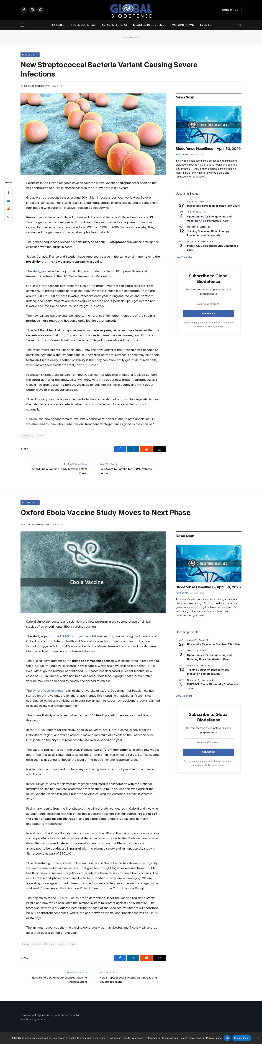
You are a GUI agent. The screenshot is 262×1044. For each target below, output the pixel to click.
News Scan (182, 154)
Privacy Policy (204, 326)
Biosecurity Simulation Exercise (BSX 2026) (213, 205)
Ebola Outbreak (83, 24)
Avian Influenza (114, 24)
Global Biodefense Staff (36, 86)
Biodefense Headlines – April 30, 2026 (208, 148)
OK (227, 1038)
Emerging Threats (32, 435)
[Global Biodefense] (131, 10)
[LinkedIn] (8, 201)
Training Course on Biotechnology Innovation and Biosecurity (208, 233)
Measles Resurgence (149, 24)
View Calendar (184, 257)
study (36, 271)
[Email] (8, 217)
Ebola (25, 943)
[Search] (240, 25)
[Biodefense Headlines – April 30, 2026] (209, 124)
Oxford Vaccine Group (48, 690)
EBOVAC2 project (72, 636)
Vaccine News (183, 24)
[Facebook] (8, 193)
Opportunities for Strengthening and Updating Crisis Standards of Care (209, 657)
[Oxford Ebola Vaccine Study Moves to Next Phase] (93, 572)
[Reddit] (8, 209)
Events (206, 24)
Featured (58, 24)
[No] (257, 1038)
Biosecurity (30, 54)
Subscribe (230, 9)
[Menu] (22, 25)
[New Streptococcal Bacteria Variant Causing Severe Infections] (93, 134)
